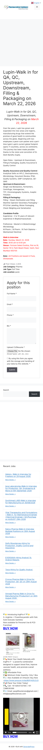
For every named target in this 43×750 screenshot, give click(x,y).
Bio (9, 326)
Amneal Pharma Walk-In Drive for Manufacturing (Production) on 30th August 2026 (21, 596)
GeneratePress (28, 747)
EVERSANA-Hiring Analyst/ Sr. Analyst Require (18, 559)
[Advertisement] (21, 41)
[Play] (6, 732)
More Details (9, 480)
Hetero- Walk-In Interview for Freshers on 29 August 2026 (18, 475)
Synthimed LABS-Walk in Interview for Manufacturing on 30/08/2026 (20, 501)
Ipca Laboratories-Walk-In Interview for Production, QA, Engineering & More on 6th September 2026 (21, 488)
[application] (21, 716)
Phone (10, 315)
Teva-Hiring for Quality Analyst (19, 570)
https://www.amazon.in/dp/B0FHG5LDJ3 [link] (21, 680)
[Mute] (34, 732)
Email (10, 304)
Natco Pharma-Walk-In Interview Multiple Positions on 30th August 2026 (20, 531)
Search (6, 390)
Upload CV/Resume (16, 347)
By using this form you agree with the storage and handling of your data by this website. (20, 361)
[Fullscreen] (37, 732)
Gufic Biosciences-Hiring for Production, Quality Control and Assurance (19, 545)
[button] (21, 716)
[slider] (20, 732)
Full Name (12, 294)
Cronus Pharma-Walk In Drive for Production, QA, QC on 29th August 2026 (21, 581)
